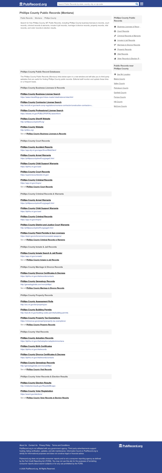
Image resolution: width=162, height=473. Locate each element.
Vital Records (122, 54)
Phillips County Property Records (40, 324)
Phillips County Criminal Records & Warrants (45, 239)
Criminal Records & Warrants (129, 35)
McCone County (120, 106)
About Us (23, 445)
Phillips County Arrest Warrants (36, 155)
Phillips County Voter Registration (37, 390)
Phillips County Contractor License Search (41, 102)
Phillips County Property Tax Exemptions (40, 317)
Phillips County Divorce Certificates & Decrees (43, 273)
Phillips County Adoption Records (37, 337)
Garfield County (120, 92)
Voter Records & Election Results (129, 58)
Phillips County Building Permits (36, 309)
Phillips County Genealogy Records (38, 281)
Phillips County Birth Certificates (36, 346)
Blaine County (119, 79)
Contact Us (33, 445)
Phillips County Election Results (36, 382)
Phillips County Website (32, 126)
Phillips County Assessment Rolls (37, 301)
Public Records (27, 18)
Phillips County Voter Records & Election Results (47, 397)
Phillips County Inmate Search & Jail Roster (41, 253)
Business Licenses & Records (129, 26)
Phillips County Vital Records (39, 369)
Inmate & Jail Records (126, 40)
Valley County (119, 83)
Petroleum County (121, 88)
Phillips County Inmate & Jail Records (42, 260)
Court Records (123, 31)
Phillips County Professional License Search (42, 110)
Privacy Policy (44, 445)
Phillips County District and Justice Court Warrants (45, 224)
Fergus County (120, 97)
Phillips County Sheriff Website (35, 118)
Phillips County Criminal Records (36, 179)
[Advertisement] (65, 49)
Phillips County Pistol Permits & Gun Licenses (43, 232)
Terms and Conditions (61, 445)
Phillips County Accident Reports (37, 147)
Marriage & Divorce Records (128, 45)
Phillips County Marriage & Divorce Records (45, 288)
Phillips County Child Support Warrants (39, 163)
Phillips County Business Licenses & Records (46, 133)
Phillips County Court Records (35, 171)
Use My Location (123, 74)
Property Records (124, 49)
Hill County (118, 101)
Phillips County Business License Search (40, 93)
